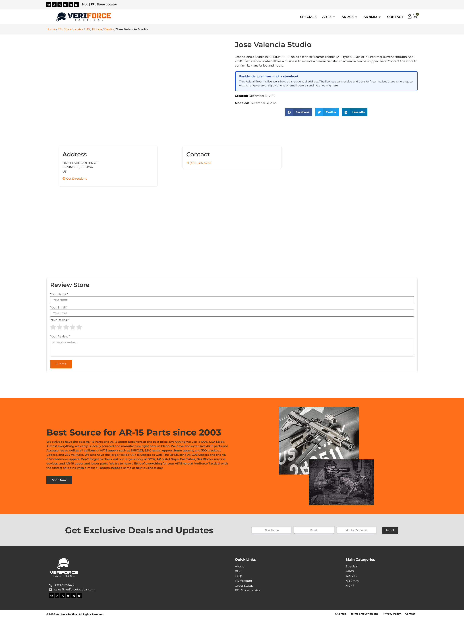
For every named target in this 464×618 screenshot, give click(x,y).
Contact (410, 613)
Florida (97, 29)
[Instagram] (59, 4)
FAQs (238, 576)
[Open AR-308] (356, 16)
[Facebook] (48, 4)
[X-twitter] (54, 4)
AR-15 (350, 571)
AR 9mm (352, 580)
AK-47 (350, 585)
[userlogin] (409, 16)
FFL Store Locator (104, 4)
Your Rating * (59, 319)
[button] (298, 112)
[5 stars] (79, 327)
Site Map (340, 613)
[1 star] (53, 327)
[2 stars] (60, 327)
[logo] (84, 17)
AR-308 (351, 576)
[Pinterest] (71, 4)
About (239, 566)
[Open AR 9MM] (379, 16)
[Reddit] (76, 4)
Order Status (244, 585)
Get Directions (76, 178)
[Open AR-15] (334, 16)
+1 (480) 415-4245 (198, 163)
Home (50, 29)
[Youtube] (65, 4)
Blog (85, 4)
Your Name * (59, 294)
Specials (352, 566)
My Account (243, 580)
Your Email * (58, 307)
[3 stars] (66, 327)
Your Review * (60, 336)
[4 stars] (73, 327)
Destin (109, 29)
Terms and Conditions (364, 613)
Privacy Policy (392, 613)
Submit (390, 530)
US (88, 29)
